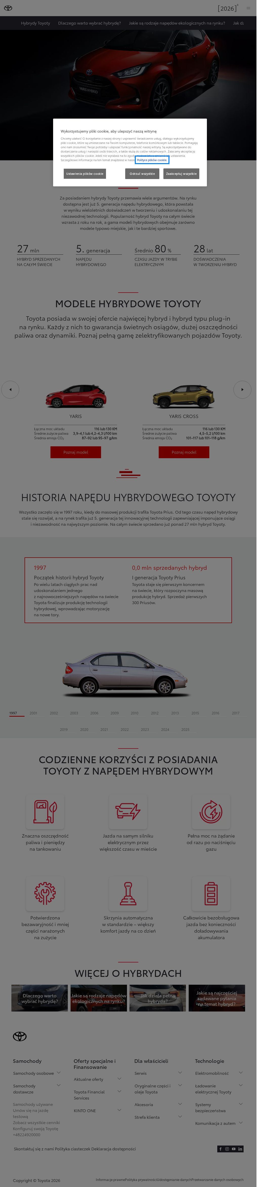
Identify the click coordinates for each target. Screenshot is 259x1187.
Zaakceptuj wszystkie (181, 173)
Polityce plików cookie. (152, 160)
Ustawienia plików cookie (84, 173)
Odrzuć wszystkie (142, 173)
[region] (130, 152)
